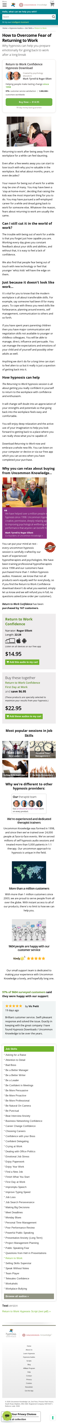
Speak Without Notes (17, 1268)
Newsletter (29, 1387)
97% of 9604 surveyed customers (24, 992)
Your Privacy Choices (24, 1414)
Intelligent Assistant (20, 22)
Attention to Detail (15, 1060)
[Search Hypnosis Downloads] (53, 16)
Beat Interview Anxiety (18, 1115)
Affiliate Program (29, 1368)
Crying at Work (14, 1146)
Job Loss (11, 1197)
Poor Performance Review (20, 1227)
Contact (29, 1376)
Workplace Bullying (16, 1288)
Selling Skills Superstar (18, 1263)
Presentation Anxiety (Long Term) (24, 1237)
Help (29, 1372)
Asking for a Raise (16, 1054)
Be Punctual (12, 1110)
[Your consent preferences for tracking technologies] (53, 1418)
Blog (29, 1364)
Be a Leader (12, 1080)
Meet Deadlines (14, 1212)
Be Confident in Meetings (19, 1085)
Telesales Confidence (17, 1278)
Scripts (29, 1361)
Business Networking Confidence (24, 1121)
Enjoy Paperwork (15, 1161)
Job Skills (11, 1049)
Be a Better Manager (17, 1070)
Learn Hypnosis (29, 1353)
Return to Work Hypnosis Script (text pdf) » (26, 1311)
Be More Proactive (16, 1095)
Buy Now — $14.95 (29, 101)
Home (29, 1346)
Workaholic (12, 1283)
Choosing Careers (16, 1131)
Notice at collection (15, 1419)
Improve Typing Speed (18, 1192)
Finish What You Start (18, 1176)
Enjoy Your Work (15, 1166)
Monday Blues (13, 1217)
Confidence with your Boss (20, 1136)
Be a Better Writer (16, 1075)
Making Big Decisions (18, 1207)
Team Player (12, 1273)
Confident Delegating (17, 1141)
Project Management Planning (22, 1243)
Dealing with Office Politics (20, 1151)
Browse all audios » (17, 1296)
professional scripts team (28, 808)
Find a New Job (14, 1171)
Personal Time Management (21, 1222)
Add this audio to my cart (24, 662)
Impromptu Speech (16, 1187)
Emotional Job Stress (17, 1156)
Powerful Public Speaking (20, 1232)
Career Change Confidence (21, 1126)
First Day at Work (16, 687)
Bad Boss (11, 1065)
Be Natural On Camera (18, 1105)
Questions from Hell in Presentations (26, 1253)
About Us (29, 1350)
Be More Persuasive (17, 1090)
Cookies (29, 1383)
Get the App (29, 1391)
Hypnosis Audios (29, 1357)
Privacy (29, 1379)
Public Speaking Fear (17, 1248)
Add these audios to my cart (25, 716)
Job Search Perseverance (20, 1202)
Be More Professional (17, 1100)
